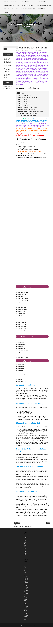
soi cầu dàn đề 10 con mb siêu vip (7, 63)
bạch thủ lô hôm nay (42, 8)
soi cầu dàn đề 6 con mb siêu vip (7, 67)
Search (5, 49)
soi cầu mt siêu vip (25, 1)
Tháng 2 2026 (26, 550)
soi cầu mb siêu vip (14, 1)
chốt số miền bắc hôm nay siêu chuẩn (11, 5)
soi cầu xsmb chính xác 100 (27, 5)
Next (48, 522)
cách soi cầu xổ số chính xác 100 (28, 8)
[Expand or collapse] (47, 93)
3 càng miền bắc (7, 12)
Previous (17, 522)
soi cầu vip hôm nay (37, 50)
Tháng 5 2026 (26, 541)
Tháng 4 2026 (26, 544)
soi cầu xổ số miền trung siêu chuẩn (44, 5)
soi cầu (26, 587)
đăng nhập (21, 526)
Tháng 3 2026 (26, 547)
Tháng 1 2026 (26, 554)
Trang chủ (6, 1)
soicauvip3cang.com (26, 24)
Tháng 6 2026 (26, 538)
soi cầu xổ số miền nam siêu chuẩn (39, 1)
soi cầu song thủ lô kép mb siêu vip (7, 76)
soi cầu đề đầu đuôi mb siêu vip (7, 71)
